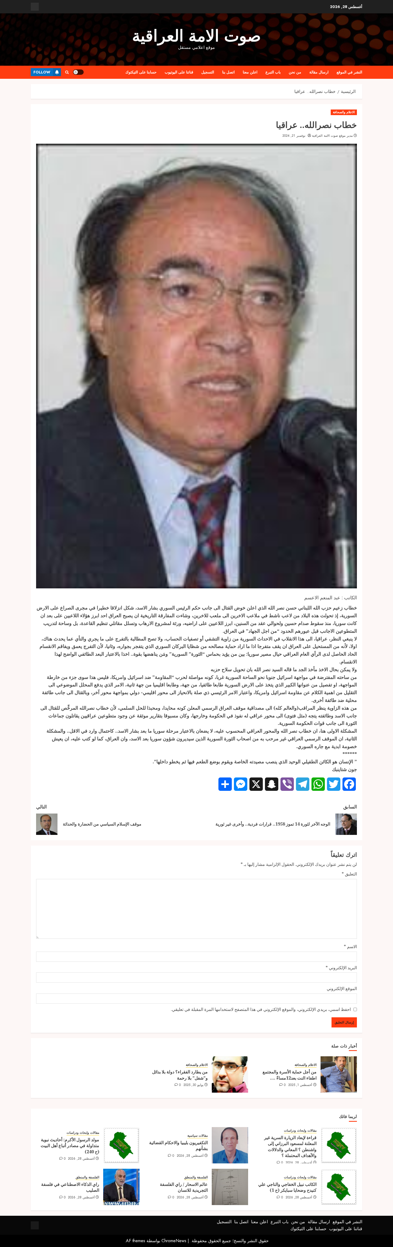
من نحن (295, 72)
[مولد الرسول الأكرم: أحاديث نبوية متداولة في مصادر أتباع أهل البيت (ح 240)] (121, 1145)
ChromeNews (173, 1241)
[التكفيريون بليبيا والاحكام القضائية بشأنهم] (230, 1145)
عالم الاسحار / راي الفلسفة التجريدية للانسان (184, 1187)
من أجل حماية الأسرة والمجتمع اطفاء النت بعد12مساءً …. (290, 1075)
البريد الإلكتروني (341, 968)
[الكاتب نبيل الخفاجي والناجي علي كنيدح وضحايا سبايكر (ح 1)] (339, 1187)
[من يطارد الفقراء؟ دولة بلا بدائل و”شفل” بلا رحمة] (230, 1074)
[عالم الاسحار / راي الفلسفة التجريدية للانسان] (230, 1187)
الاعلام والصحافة (344, 112)
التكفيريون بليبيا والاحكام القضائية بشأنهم (178, 1145)
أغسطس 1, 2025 (300, 1085)
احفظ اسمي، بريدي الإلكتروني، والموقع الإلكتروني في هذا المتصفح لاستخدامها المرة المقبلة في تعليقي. (261, 1009)
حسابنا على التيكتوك (141, 72)
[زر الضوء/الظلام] (78, 72)
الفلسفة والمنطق (196, 1177)
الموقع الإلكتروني (342, 988)
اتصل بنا (228, 72)
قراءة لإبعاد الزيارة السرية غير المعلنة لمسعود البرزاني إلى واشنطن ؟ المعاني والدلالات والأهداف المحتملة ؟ (290, 1146)
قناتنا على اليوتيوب (179, 72)
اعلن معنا (250, 72)
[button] (67, 72)
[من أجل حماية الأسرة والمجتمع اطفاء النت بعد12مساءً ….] (339, 1074)
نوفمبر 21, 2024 (293, 136)
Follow (41, 72)
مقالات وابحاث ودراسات (300, 1130)
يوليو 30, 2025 (193, 1085)
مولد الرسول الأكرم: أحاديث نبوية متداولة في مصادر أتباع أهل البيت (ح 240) (70, 1146)
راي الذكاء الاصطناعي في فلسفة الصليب (70, 1187)
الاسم (350, 946)
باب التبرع (273, 72)
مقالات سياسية (197, 1135)
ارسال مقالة (319, 72)
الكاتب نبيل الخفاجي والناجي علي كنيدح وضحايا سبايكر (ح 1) (287, 1187)
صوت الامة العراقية (196, 36)
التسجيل (207, 72)
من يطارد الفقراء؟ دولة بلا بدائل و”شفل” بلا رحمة (180, 1075)
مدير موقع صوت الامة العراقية (332, 136)
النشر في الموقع (349, 72)
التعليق (349, 874)
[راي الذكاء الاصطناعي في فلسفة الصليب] (121, 1187)
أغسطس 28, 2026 (299, 1163)
